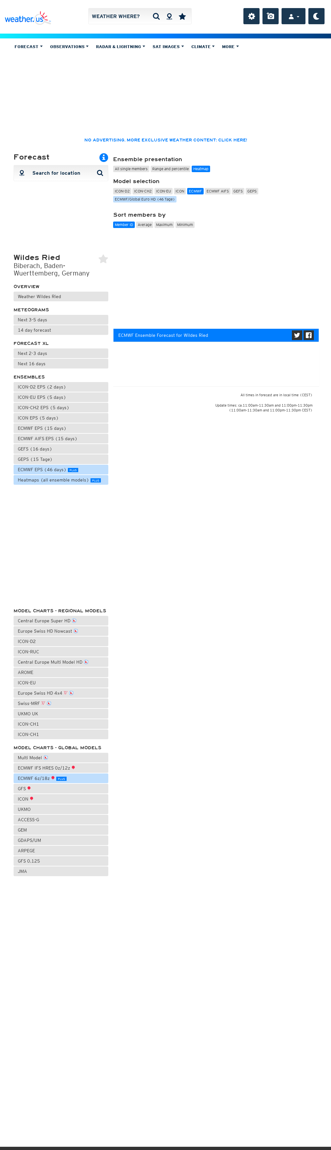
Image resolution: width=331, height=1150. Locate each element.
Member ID (124, 224)
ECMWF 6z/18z (41, 778)
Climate (201, 46)
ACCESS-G (28, 819)
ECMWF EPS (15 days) (42, 428)
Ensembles (29, 377)
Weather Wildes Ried (39, 296)
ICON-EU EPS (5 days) (42, 397)
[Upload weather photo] (270, 16)
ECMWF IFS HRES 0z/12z (44, 768)
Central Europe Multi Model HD (51, 662)
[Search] (156, 16)
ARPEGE (26, 850)
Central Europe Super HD (45, 620)
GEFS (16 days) (35, 448)
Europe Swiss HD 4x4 (41, 693)
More (229, 46)
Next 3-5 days (32, 319)
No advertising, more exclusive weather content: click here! (165, 140)
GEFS (238, 191)
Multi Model (30, 757)
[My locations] (182, 16)
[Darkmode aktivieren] (316, 16)
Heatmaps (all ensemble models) (58, 479)
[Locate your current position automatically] (169, 16)
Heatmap (200, 168)
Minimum (185, 224)
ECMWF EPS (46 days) (47, 469)
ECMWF (195, 191)
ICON (24, 799)
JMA (22, 871)
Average (145, 224)
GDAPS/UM (29, 840)
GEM (22, 830)
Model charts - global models (57, 747)
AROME (25, 672)
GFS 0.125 (29, 861)
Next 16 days (32, 363)
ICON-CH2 (143, 191)
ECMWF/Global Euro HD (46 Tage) (145, 199)
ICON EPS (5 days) (38, 417)
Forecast (27, 46)
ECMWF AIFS (218, 191)
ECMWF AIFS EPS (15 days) (48, 438)
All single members (131, 168)
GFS (22, 788)
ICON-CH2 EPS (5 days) (43, 407)
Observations (68, 46)
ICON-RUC (28, 651)
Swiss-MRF (29, 703)
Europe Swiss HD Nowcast (45, 631)
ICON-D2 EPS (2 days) (42, 386)
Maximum (164, 224)
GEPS (252, 191)
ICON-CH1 (28, 724)
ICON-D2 (27, 641)
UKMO (24, 809)
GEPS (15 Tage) (35, 459)
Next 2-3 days (32, 353)
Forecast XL (31, 343)
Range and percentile (170, 168)
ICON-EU (27, 682)
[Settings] (251, 16)
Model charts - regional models (60, 610)
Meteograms (31, 309)
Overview (26, 286)
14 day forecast (34, 330)
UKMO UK (28, 713)
